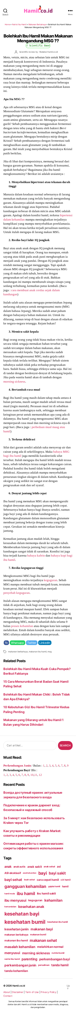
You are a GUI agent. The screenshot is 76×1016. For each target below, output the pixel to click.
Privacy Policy (48, 992)
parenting (29, 959)
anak (7, 866)
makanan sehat (43, 940)
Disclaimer (17, 992)
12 (40, 775)
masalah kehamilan (19, 947)
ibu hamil (26, 893)
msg (49, 651)
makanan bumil (38, 934)
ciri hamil (66, 879)
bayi (42, 873)
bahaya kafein (36, 555)
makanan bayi (42, 929)
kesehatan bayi (21, 914)
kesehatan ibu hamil (57, 922)
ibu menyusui (15, 900)
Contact (7, 995)
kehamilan (53, 900)
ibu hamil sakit (46, 893)
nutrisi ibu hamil (12, 959)
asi (59, 866)
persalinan (43, 965)
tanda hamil (59, 965)
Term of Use (32, 992)
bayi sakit (57, 873)
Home (7, 24)
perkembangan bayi (54, 959)
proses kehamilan (22, 626)
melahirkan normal (50, 947)
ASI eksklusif (12, 873)
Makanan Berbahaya (37, 24)
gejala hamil (54, 886)
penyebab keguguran (16, 593)
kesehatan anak (31, 906)
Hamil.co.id (18, 985)
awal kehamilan (29, 873)
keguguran (50, 580)
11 (35, 775)
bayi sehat (13, 880)
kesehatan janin (16, 929)
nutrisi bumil (58, 953)
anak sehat (49, 866)
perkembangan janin (20, 965)
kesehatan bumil (24, 922)
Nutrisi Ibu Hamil (19, 24)
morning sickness (14, 381)
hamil (65, 886)
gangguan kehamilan (25, 886)
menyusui (12, 953)
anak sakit (34, 866)
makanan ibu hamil (38, 651)
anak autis (19, 866)
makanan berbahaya (18, 651)
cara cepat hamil (48, 879)
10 (32, 775)
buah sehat (29, 879)
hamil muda (9, 893)
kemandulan (10, 906)
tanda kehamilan (16, 971)
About (6, 992)
